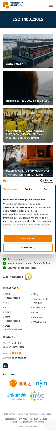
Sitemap (12, 421)
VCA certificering (12, 296)
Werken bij (39, 322)
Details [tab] (28, 189)
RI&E (8, 312)
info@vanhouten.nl (14, 357)
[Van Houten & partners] (13, 5)
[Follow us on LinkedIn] (5, 365)
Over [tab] (46, 189)
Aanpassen (26, 247)
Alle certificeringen (14, 327)
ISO (7, 302)
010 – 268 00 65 (12, 352)
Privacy (23, 418)
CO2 (7, 307)
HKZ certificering (12, 319)
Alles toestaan (28, 238)
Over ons (38, 317)
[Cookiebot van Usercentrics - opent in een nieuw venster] (40, 181)
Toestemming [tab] (10, 189)
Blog (35, 294)
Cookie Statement (39, 418)
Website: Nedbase (28, 426)
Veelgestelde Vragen (40, 301)
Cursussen (39, 307)
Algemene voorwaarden (32, 421)
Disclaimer (10, 418)
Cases (36, 312)
